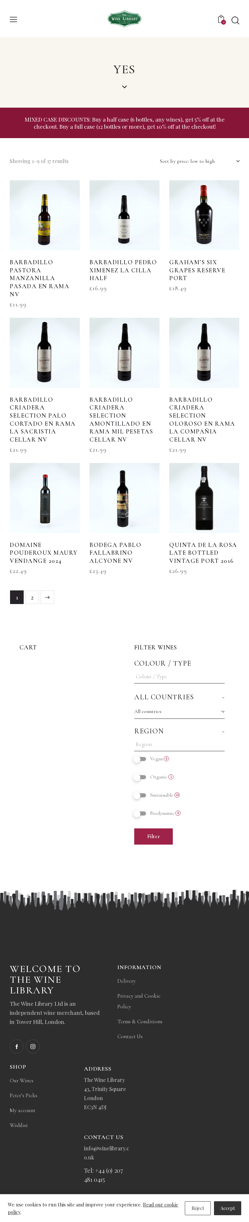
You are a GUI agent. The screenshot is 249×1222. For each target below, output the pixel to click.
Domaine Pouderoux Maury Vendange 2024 (44, 552)
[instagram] (33, 1046)
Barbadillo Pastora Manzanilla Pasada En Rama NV (39, 278)
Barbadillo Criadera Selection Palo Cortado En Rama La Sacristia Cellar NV (43, 420)
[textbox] (181, 676)
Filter (153, 836)
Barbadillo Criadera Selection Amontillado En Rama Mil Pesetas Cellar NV (121, 420)
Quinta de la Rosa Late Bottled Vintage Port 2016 (203, 552)
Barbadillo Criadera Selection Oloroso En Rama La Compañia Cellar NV (202, 420)
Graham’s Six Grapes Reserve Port (197, 270)
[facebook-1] (17, 1046)
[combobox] (179, 712)
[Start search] (235, 21)
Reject (198, 1208)
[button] (13, 18)
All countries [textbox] (147, 711)
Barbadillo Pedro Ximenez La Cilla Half (123, 270)
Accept (227, 1208)
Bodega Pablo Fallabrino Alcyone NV (115, 552)
